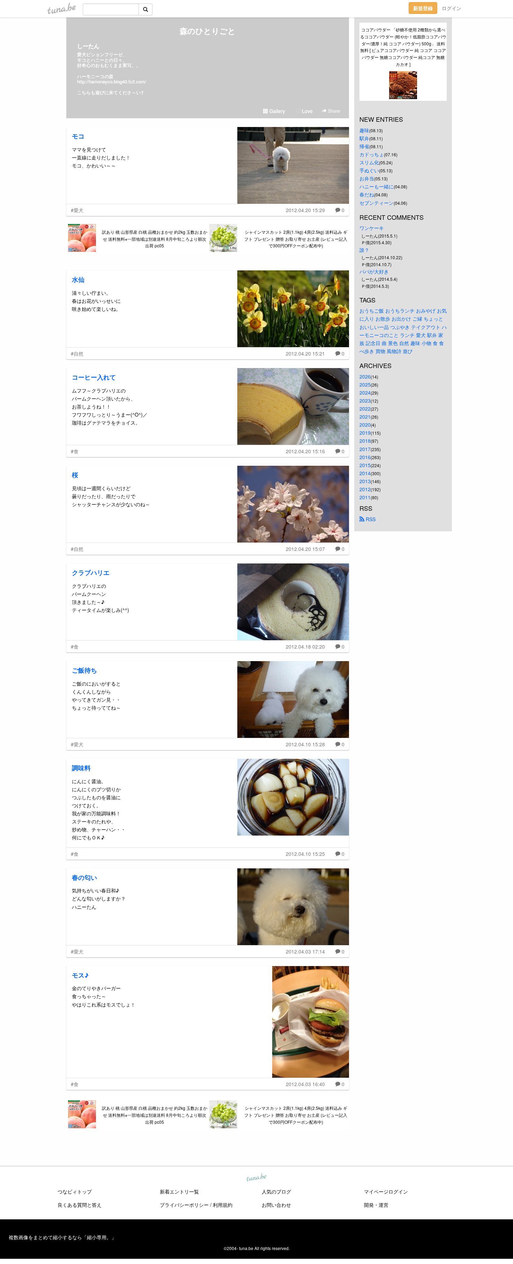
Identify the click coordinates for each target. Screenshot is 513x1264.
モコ (78, 136)
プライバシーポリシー (184, 1204)
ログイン (451, 8)
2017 (365, 449)
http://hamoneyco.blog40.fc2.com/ (111, 81)
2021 (365, 416)
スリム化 (369, 162)
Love (306, 110)
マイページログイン (386, 1191)
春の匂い (84, 877)
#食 (75, 451)
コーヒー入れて (94, 377)
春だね (366, 194)
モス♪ (80, 975)
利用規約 (222, 1204)
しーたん (88, 46)
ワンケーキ (371, 227)
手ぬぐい (369, 170)
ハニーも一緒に (376, 186)
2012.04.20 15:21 (305, 353)
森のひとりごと (208, 30)
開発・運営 (376, 1204)
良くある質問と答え (80, 1204)
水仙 (78, 279)
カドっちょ (371, 154)
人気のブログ (276, 1191)
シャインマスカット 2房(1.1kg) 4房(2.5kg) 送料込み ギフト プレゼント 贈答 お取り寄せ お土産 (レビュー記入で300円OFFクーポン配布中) (295, 239)
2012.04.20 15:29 (305, 210)
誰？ (364, 249)
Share (333, 110)
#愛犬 (77, 210)
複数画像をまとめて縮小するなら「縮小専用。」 (62, 1237)
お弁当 (366, 178)
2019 (365, 432)
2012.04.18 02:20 (305, 646)
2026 (365, 376)
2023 (365, 400)
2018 (365, 440)
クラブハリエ (91, 572)
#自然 (77, 353)
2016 (365, 457)
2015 (365, 465)
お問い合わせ (276, 1204)
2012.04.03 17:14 (305, 951)
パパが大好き (374, 271)
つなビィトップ (75, 1191)
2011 (365, 497)
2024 (365, 392)
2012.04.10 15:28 (305, 744)
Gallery (276, 110)
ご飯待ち (84, 670)
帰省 (364, 146)
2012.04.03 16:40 (305, 1083)
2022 (365, 408)
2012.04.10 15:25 (305, 853)
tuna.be (256, 1177)
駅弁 (364, 138)
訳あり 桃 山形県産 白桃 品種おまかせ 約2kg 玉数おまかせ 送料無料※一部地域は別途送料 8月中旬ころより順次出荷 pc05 (154, 239)
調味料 (81, 767)
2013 (365, 481)
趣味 (364, 130)
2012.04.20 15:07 (305, 548)
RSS (370, 519)
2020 (365, 424)
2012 (365, 489)
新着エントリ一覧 (179, 1191)
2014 (365, 473)
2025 (365, 384)
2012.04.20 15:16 (305, 451)
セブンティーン (376, 202)
